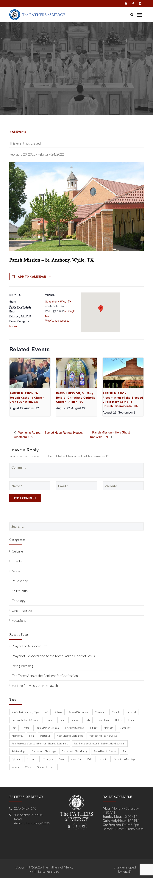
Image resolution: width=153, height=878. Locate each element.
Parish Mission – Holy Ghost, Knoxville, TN (110, 434)
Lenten (26, 727)
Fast (62, 720)
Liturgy (93, 727)
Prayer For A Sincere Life (29, 646)
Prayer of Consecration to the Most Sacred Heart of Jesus (53, 656)
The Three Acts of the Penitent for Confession (45, 676)
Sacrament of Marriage (44, 751)
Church (116, 712)
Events (17, 561)
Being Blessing (22, 666)
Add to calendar (32, 276)
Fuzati (126, 871)
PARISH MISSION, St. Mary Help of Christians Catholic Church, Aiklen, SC (76, 397)
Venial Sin (76, 759)
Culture (17, 551)
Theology (19, 601)
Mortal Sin (45, 735)
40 (46, 712)
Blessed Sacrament (78, 712)
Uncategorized (23, 610)
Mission (13, 326)
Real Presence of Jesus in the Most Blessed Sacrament (40, 743)
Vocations (19, 620)
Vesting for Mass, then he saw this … (37, 685)
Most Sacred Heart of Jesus (103, 735)
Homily (131, 720)
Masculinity (125, 727)
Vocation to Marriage (125, 759)
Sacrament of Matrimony (74, 751)
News (16, 571)
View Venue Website (57, 320)
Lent (14, 727)
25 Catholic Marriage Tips (25, 712)
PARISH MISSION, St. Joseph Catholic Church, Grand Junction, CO (28, 397)
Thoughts (48, 759)
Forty (87, 720)
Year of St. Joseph (46, 767)
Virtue (90, 759)
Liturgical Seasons (74, 727)
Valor (62, 759)
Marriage (108, 727)
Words (15, 767)
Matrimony (17, 735)
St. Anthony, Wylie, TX (58, 301)
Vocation (104, 759)
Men (31, 735)
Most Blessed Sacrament (70, 735)
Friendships (102, 720)
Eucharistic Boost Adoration (26, 720)
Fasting (75, 720)
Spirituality (20, 591)
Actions (58, 712)
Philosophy (20, 581)
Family (50, 720)
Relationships (19, 751)
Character (100, 712)
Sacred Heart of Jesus (105, 751)
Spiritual (16, 759)
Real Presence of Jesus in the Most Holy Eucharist (99, 743)
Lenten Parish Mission (47, 727)
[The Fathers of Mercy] (37, 14)
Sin (124, 751)
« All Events (17, 131)
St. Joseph (32, 759)
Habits (118, 720)
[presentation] (30, 373)
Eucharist (131, 712)
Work (28, 767)
